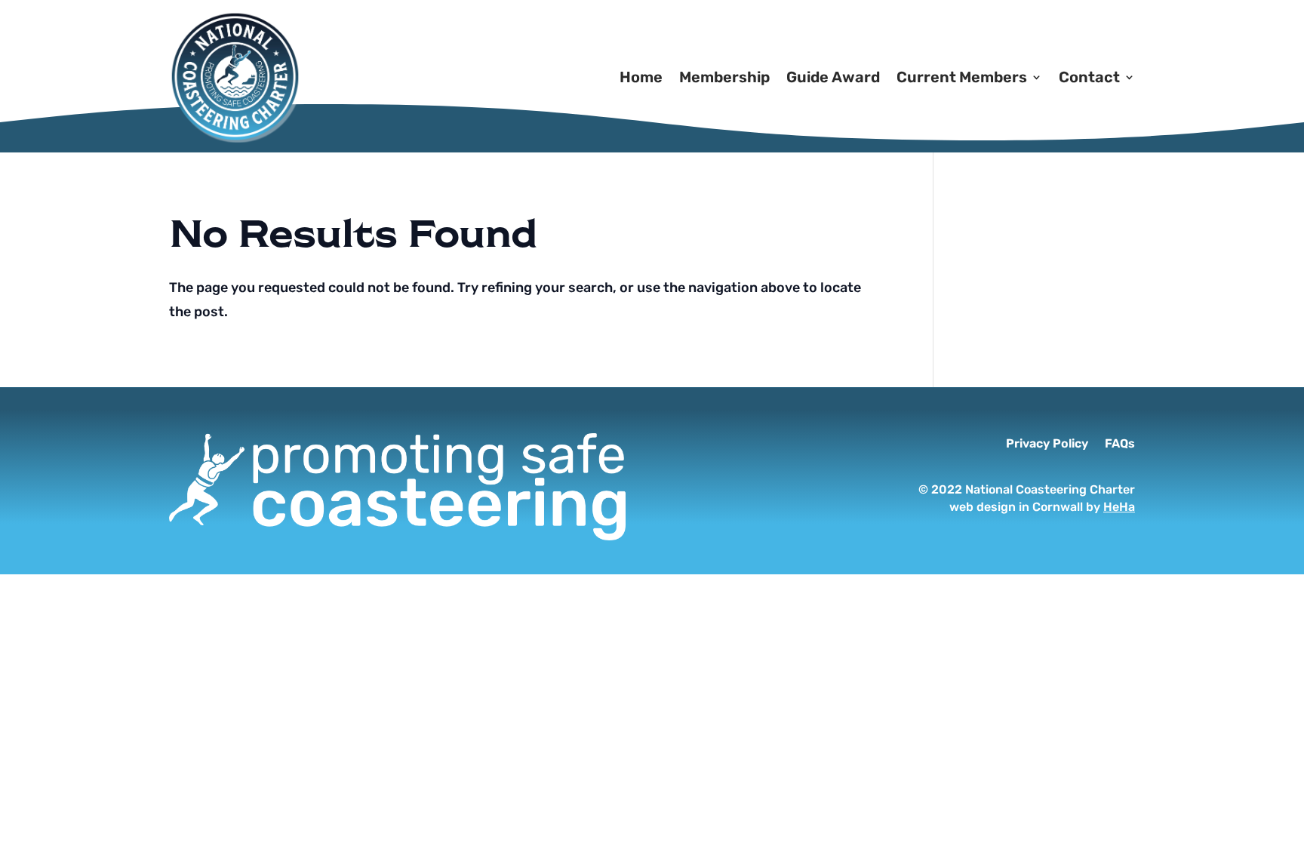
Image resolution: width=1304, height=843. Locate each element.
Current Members (961, 77)
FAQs (1120, 444)
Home (641, 77)
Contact (1089, 77)
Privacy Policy (1047, 444)
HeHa (1119, 507)
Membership (724, 77)
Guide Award (833, 77)
